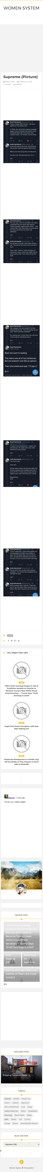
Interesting (8, 1115)
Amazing (8, 1099)
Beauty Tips (26, 1099)
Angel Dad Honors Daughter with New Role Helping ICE (22, 727)
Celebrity (15, 1103)
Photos (13, 1119)
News (10, 635)
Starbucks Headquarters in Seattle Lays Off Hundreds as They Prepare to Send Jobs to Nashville (21, 761)
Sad (20, 1119)
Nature (29, 1115)
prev (4, 984)
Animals (16, 1099)
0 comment (18, 84)
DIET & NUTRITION (12, 1107)
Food (23, 1107)
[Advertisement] (21, 49)
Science (27, 1119)
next (6, 984)
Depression (25, 1103)
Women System (21, 8)
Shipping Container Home (15, 1075)
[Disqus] (21, 824)
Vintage (7, 1123)
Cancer (7, 1103)
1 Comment (7, 84)
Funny (30, 1107)
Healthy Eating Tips (11, 1111)
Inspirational (32, 1111)
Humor (23, 1111)
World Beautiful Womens (29, 1123)
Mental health (19, 1115)
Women (15, 1123)
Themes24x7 (29, 1168)
